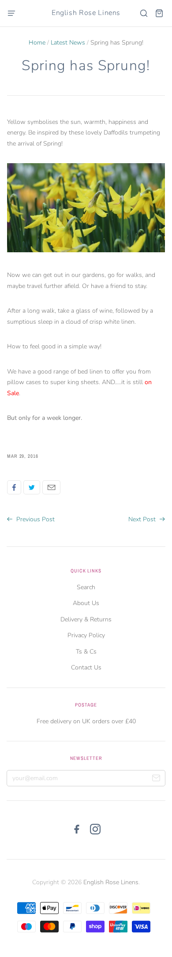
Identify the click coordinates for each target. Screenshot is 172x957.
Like (14, 487)
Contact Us (86, 667)
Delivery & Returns (86, 619)
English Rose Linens (86, 13)
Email (51, 487)
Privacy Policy (86, 635)
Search (86, 587)
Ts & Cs (86, 651)
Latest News (68, 42)
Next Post (142, 519)
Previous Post (35, 519)
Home (37, 42)
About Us (86, 603)
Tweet (31, 487)
